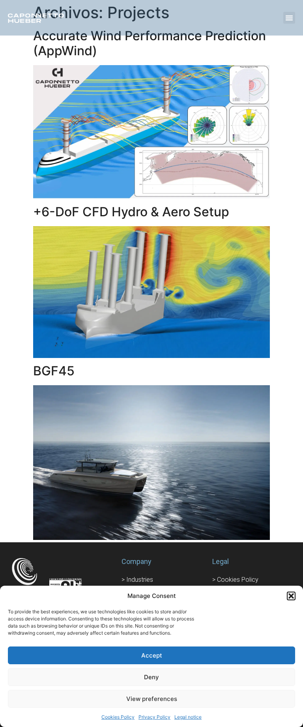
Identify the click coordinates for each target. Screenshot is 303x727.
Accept (151, 655)
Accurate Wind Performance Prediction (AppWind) (149, 43)
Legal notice (188, 717)
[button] (291, 596)
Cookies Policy (118, 717)
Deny (151, 677)
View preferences (151, 699)
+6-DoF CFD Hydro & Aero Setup (131, 211)
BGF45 (54, 370)
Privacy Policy (154, 717)
